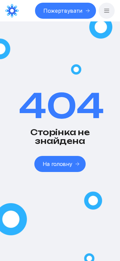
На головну (57, 164)
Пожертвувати (62, 10)
